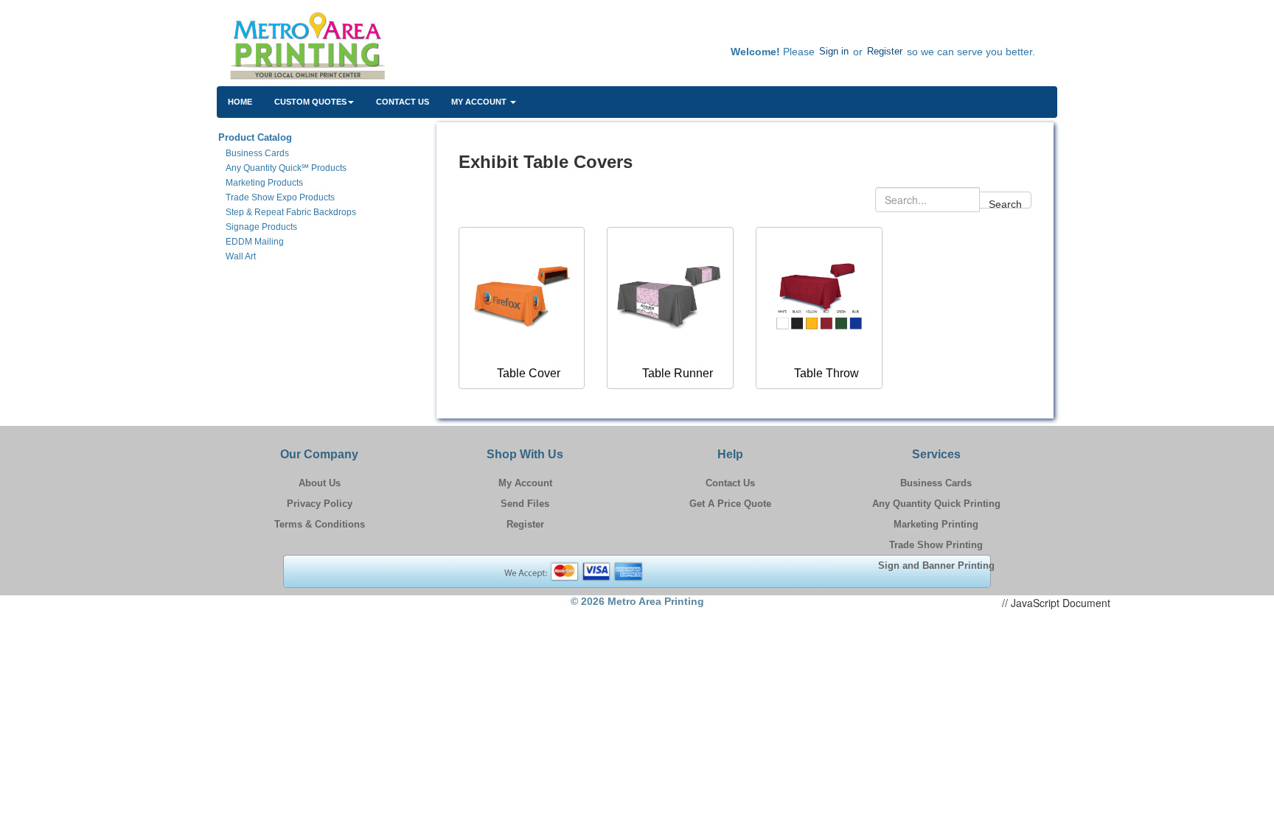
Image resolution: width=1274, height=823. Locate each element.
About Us (320, 482)
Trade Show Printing (936, 544)
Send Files (525, 503)
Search (1005, 203)
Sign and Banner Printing (936, 565)
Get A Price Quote (730, 503)
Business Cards (936, 482)
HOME (240, 101)
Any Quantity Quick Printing (936, 503)
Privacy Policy (319, 503)
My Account (525, 482)
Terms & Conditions (319, 524)
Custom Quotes (310, 101)
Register (884, 51)
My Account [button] (480, 101)
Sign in (834, 51)
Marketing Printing (936, 524)
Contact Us (402, 101)
